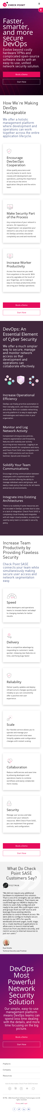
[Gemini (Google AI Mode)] (27, 1089)
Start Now (21, 82)
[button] (38, 4)
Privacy (18, 1103)
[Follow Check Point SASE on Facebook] (14, 1109)
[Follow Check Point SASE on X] (19, 1109)
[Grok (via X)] (33, 1089)
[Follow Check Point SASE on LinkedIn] (24, 1109)
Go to (12, 8)
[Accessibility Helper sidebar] (40, 10)
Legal (25, 1103)
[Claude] (15, 1089)
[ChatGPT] (9, 1089)
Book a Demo (22, 74)
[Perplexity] (21, 1090)
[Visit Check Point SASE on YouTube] (29, 1109)
